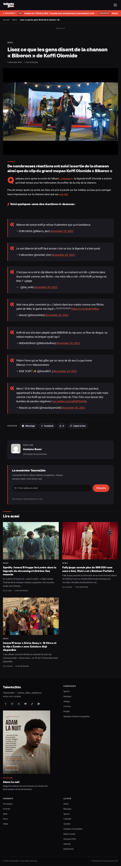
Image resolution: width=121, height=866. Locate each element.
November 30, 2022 (73, 407)
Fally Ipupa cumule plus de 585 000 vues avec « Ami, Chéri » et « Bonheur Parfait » (88, 569)
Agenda (67, 844)
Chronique (7, 804)
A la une (67, 706)
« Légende (65, 178)
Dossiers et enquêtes (72, 829)
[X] (19, 703)
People (66, 711)
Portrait (6, 809)
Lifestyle (67, 819)
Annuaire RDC (69, 839)
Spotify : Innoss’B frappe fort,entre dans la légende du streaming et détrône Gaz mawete (29, 571)
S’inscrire (101, 488)
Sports (66, 691)
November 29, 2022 (45, 287)
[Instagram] (12, 703)
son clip (63, 194)
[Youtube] (25, 703)
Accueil (6, 20)
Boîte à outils (69, 834)
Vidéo (5, 824)
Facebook (48, 426)
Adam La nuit (11, 782)
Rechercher (68, 849)
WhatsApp (30, 426)
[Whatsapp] (38, 703)
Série (5, 814)
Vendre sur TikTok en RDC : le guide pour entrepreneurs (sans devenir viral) (56, 13)
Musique (67, 696)
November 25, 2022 (61, 231)
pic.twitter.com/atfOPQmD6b (70, 401)
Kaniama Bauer (32, 449)
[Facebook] (5, 703)
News (14, 20)
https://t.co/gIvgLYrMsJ (85, 308)
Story (5, 819)
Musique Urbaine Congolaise (76, 716)
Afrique (66, 701)
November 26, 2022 (68, 343)
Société (66, 824)
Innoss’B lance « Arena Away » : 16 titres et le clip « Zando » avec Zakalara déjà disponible (29, 646)
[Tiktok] (32, 703)
